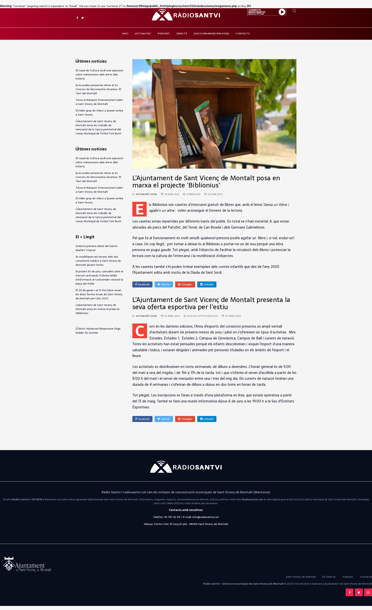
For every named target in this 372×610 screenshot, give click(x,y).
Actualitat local (146, 194)
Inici (125, 33)
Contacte (243, 33)
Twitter (165, 284)
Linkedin (208, 284)
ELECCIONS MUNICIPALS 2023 (211, 33)
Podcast (164, 33)
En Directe (329, 577)
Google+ (187, 284)
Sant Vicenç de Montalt (301, 577)
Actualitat (143, 33)
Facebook (143, 284)
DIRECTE (182, 33)
